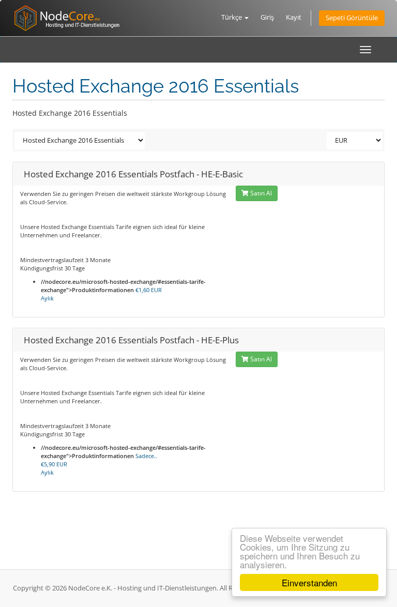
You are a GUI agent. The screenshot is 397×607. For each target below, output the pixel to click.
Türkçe (232, 17)
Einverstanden (309, 582)
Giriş (267, 17)
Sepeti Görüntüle (352, 17)
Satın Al (260, 193)
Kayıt (293, 17)
